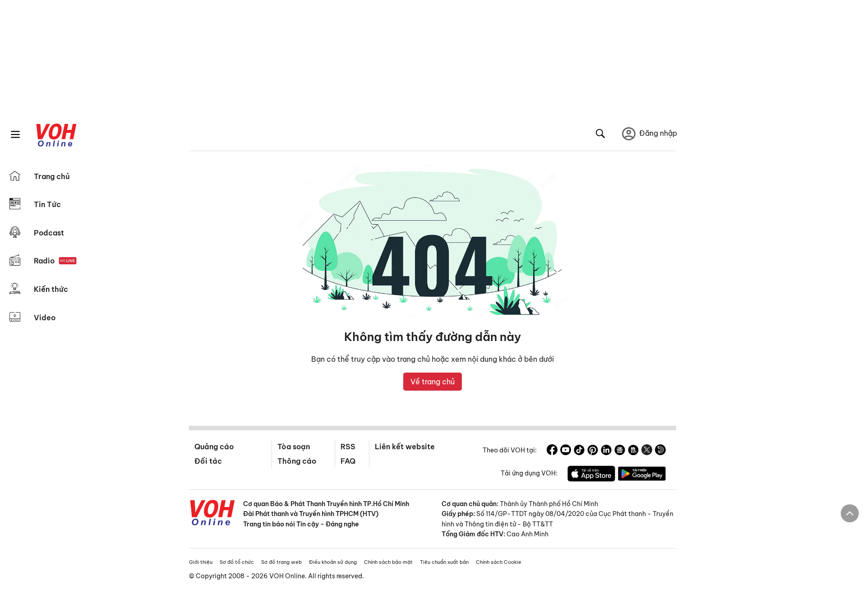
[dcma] (633, 451)
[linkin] (606, 451)
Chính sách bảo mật (388, 562)
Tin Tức (47, 204)
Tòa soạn (293, 446)
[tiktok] (579, 451)
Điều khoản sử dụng (333, 562)
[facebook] (552, 451)
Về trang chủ (432, 381)
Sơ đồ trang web (281, 562)
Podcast (49, 232)
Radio (44, 260)
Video (44, 317)
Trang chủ (52, 176)
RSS (348, 446)
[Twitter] (646, 451)
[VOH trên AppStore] (591, 475)
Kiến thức (51, 289)
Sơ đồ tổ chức (237, 562)
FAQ (348, 461)
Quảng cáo (214, 446)
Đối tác (208, 461)
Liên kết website (405, 446)
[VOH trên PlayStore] (642, 475)
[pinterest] (592, 451)
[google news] (619, 451)
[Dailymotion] (660, 451)
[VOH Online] (212, 514)
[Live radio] (68, 261)
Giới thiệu (200, 562)
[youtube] (565, 451)
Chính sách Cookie (498, 562)
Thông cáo (296, 461)
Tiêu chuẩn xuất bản (444, 562)
